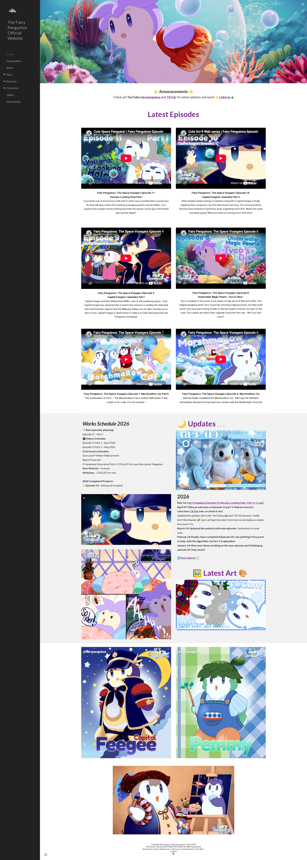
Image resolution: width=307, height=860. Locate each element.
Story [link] (9, 74)
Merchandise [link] (13, 101)
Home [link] (9, 54)
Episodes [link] (11, 81)
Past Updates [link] (13, 60)
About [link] (9, 67)
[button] (303, 4)
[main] (173, 94)
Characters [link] (12, 87)
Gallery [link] (10, 94)
